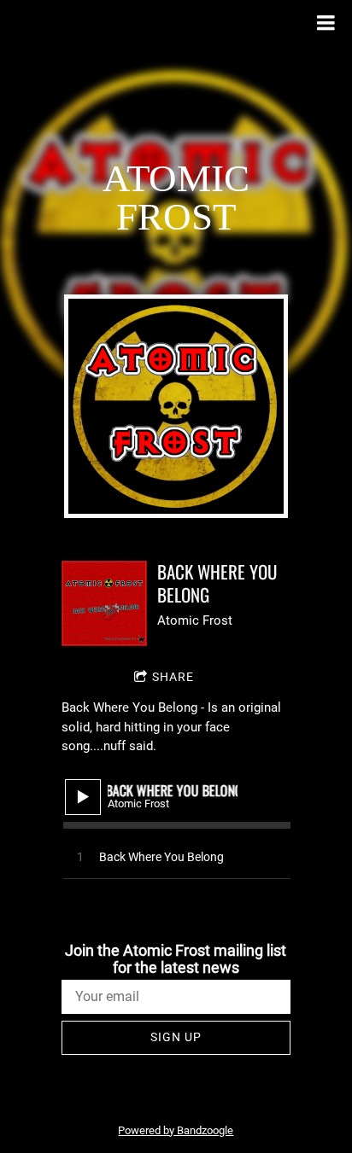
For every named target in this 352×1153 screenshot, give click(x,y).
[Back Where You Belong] (104, 603)
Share (173, 677)
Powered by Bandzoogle (175, 1130)
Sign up (176, 1037)
